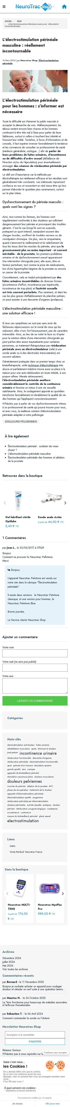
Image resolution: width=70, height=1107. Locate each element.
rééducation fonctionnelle (19, 758)
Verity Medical (17, 852)
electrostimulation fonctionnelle (44, 762)
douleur (56, 805)
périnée (10, 809)
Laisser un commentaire (35, 701)
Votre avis (7, 676)
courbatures (52, 809)
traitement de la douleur (41, 790)
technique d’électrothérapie (43, 365)
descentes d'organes (42, 758)
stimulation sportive (42, 765)
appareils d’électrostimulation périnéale (25, 794)
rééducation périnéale (17, 762)
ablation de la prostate (37, 786)
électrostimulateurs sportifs (19, 797)
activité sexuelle (34, 805)
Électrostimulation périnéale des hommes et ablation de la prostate (36, 459)
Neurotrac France (33, 852)
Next (65, 503)
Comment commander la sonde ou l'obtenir (26, 1018)
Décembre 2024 (11, 958)
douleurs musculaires (44, 777)
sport (9, 765)
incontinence (13, 812)
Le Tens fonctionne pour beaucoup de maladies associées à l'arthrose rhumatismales (34, 1004)
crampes (31, 769)
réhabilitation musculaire (18, 749)
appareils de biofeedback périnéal (23, 773)
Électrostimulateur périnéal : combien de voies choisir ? (33, 448)
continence (26, 812)
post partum (12, 752)
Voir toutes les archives (15, 969)
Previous (5, 503)
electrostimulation (23, 821)
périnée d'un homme (23, 765)
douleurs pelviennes (21, 421)
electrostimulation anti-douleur (21, 745)
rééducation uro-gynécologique (30, 809)
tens (24, 769)
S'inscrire (35, 1041)
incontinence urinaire (38, 753)
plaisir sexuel (44, 816)
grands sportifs (14, 769)
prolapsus (47, 805)
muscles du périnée (16, 786)
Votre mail (19, 662)
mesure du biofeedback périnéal (22, 816)
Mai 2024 (7, 966)
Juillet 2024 (8, 962)
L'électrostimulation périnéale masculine (29, 454)
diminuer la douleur (47, 749)
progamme (38, 797)
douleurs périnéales (16, 805)
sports (33, 749)
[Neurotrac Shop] (35, 6)
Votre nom (8, 647)
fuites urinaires (42, 745)
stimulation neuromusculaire (20, 777)
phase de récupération (17, 790)
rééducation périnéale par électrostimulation (27, 801)
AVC (51, 786)
